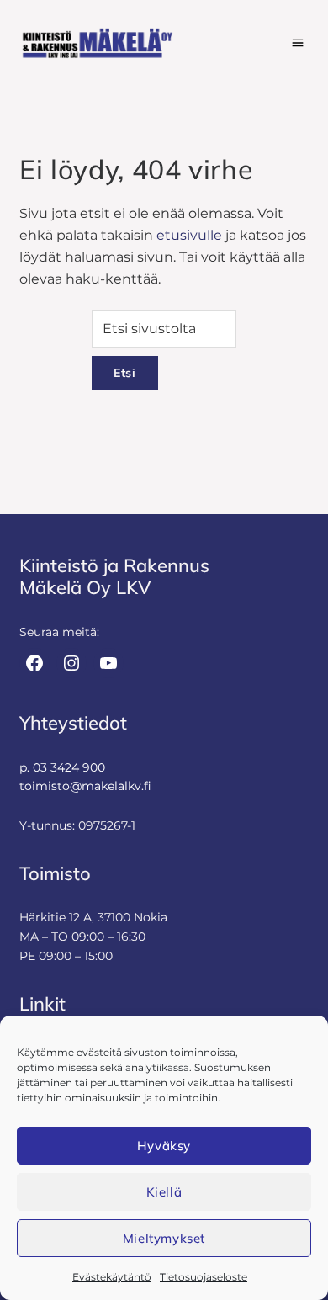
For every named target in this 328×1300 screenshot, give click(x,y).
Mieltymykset (164, 1238)
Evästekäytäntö (111, 1277)
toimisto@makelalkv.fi (85, 785)
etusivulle (189, 235)
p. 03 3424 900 (62, 767)
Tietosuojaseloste (203, 1277)
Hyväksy (164, 1146)
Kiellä (164, 1192)
